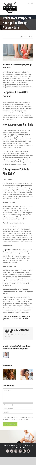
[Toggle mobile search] (28, 3)
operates (23, 186)
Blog (24, 318)
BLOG (23, 447)
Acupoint (6, 250)
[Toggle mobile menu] (32, 3)
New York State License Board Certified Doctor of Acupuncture (16, 347)
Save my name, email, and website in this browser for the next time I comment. (18, 418)
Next (30, 37)
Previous (24, 37)
